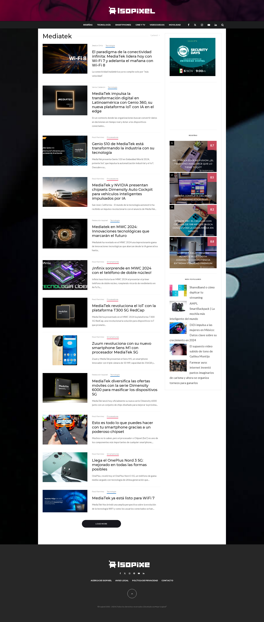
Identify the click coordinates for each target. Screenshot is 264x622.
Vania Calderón (98, 87)
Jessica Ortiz (97, 45)
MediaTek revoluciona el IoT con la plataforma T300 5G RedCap (124, 308)
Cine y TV (140, 25)
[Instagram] (202, 24)
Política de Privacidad (145, 580)
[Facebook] (189, 24)
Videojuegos (157, 25)
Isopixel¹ (163, 607)
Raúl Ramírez (98, 137)
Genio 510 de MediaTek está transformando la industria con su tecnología (123, 148)
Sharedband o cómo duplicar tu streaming (202, 292)
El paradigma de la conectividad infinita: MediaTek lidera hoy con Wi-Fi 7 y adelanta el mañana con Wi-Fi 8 (122, 58)
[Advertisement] (193, 106)
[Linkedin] (215, 24)
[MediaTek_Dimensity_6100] (65, 388)
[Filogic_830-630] (65, 501)
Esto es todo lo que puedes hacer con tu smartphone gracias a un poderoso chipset (122, 427)
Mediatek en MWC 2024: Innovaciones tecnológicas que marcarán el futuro (120, 231)
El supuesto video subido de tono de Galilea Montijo (201, 351)
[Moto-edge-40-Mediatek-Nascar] (65, 430)
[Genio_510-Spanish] (65, 150)
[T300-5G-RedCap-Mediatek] (65, 312)
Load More (101, 524)
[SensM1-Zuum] (65, 350)
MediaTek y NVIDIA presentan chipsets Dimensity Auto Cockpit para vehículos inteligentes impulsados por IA (122, 191)
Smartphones (123, 25)
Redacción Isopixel (100, 220)
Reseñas (87, 25)
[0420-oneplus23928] (65, 467)
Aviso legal (122, 580)
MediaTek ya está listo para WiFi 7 (123, 498)
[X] (195, 24)
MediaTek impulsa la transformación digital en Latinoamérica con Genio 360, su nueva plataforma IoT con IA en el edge (123, 102)
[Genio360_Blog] (65, 100)
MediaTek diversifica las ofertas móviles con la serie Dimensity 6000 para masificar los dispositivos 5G (124, 387)
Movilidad (175, 25)
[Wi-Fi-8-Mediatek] (65, 59)
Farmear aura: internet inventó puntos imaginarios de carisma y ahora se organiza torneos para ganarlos (192, 373)
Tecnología (104, 25)
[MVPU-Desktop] (65, 234)
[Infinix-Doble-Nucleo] (65, 275)
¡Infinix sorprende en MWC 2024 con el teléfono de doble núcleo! (121, 270)
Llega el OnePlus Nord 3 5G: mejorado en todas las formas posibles (119, 464)
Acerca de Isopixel (101, 580)
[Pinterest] (134, 573)
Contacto (167, 580)
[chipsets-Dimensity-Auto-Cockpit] (65, 192)
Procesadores (112, 137)
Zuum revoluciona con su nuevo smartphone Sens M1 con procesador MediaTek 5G (121, 348)
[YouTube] (208, 24)
